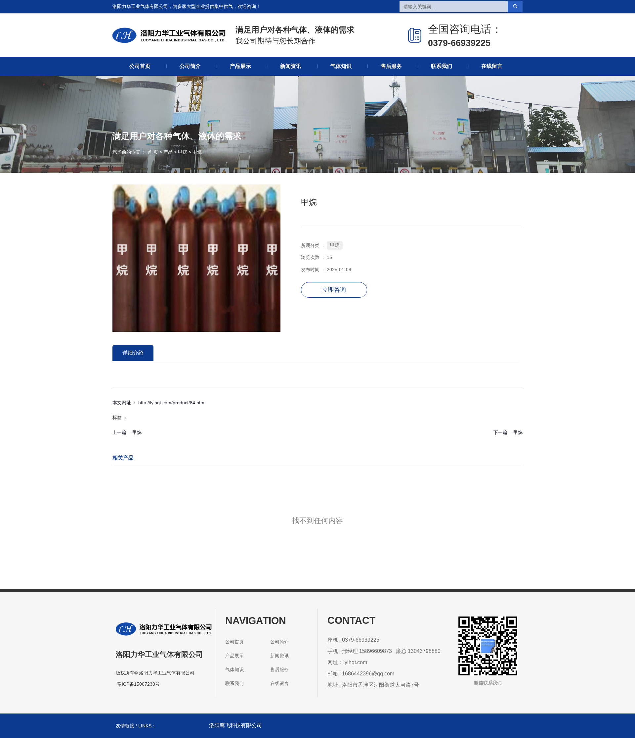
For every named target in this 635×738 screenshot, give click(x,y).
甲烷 (182, 152)
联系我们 (441, 66)
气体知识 (341, 66)
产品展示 (240, 66)
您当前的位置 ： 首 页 (135, 152)
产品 (168, 152)
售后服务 (391, 66)
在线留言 (491, 66)
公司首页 (139, 66)
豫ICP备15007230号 (138, 684)
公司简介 (190, 66)
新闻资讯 (290, 66)
